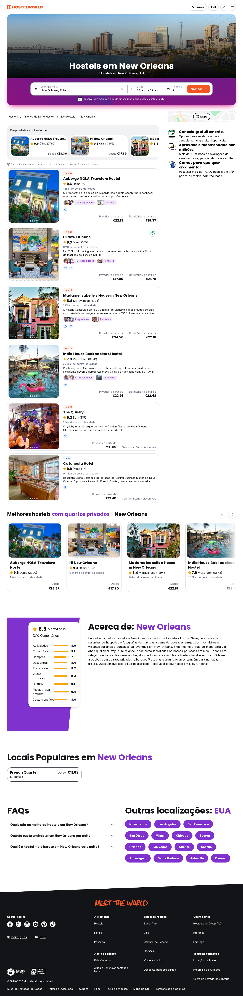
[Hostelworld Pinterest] (44, 924)
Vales (97, 988)
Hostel (68, 173)
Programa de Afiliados (206, 969)
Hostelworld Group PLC (207, 923)
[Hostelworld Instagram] (27, 924)
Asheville (197, 858)
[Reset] (121, 89)
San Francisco (198, 824)
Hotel (67, 458)
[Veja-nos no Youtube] (35, 924)
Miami (160, 835)
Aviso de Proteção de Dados (24, 988)
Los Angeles (167, 824)
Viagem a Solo (153, 960)
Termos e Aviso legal (60, 988)
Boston (205, 835)
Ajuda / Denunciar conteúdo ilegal (111, 969)
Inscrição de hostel (204, 960)
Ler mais (93, 164)
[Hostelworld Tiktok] (53, 924)
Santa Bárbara (168, 858)
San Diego (136, 835)
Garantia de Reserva (156, 941)
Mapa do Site (141, 988)
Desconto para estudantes (160, 969)
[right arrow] (232, 514)
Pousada (99, 941)
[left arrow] (222, 514)
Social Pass (151, 923)
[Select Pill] (223, 7)
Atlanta (184, 847)
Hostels (98, 923)
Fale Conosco (102, 960)
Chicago (182, 835)
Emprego (198, 941)
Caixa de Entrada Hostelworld (211, 978)
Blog (146, 932)
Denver (220, 858)
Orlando (135, 847)
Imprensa (198, 932)
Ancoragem (137, 858)
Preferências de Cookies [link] (170, 988)
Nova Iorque (138, 824)
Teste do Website (117, 988)
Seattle (206, 847)
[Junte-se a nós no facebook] (10, 924)
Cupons (83, 988)
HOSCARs (150, 951)
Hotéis (98, 932)
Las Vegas (160, 847)
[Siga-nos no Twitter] (18, 924)
